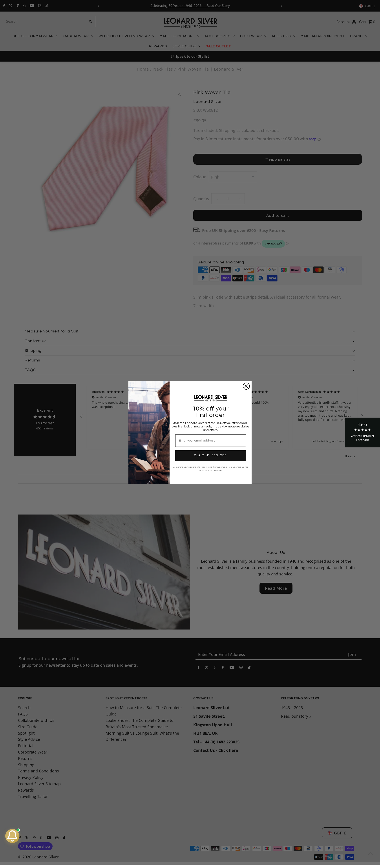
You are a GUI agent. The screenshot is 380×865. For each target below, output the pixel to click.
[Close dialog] (246, 386)
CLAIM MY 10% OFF (210, 455)
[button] (362, 432)
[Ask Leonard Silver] (12, 836)
